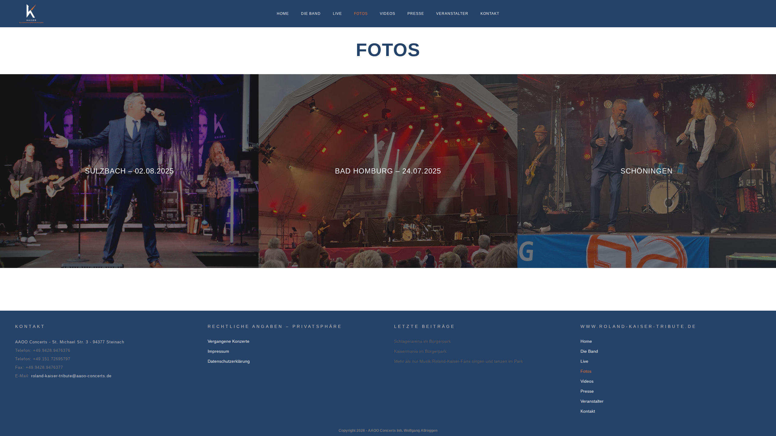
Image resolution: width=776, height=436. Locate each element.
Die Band (311, 14)
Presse (415, 14)
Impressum (218, 351)
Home (283, 14)
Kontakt (489, 14)
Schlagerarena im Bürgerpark (422, 341)
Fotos (361, 14)
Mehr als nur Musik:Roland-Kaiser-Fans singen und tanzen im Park (458, 361)
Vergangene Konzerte (228, 341)
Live (337, 14)
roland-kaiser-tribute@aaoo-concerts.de (71, 376)
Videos (387, 14)
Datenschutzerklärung (229, 361)
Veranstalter (452, 14)
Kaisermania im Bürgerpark (420, 351)
